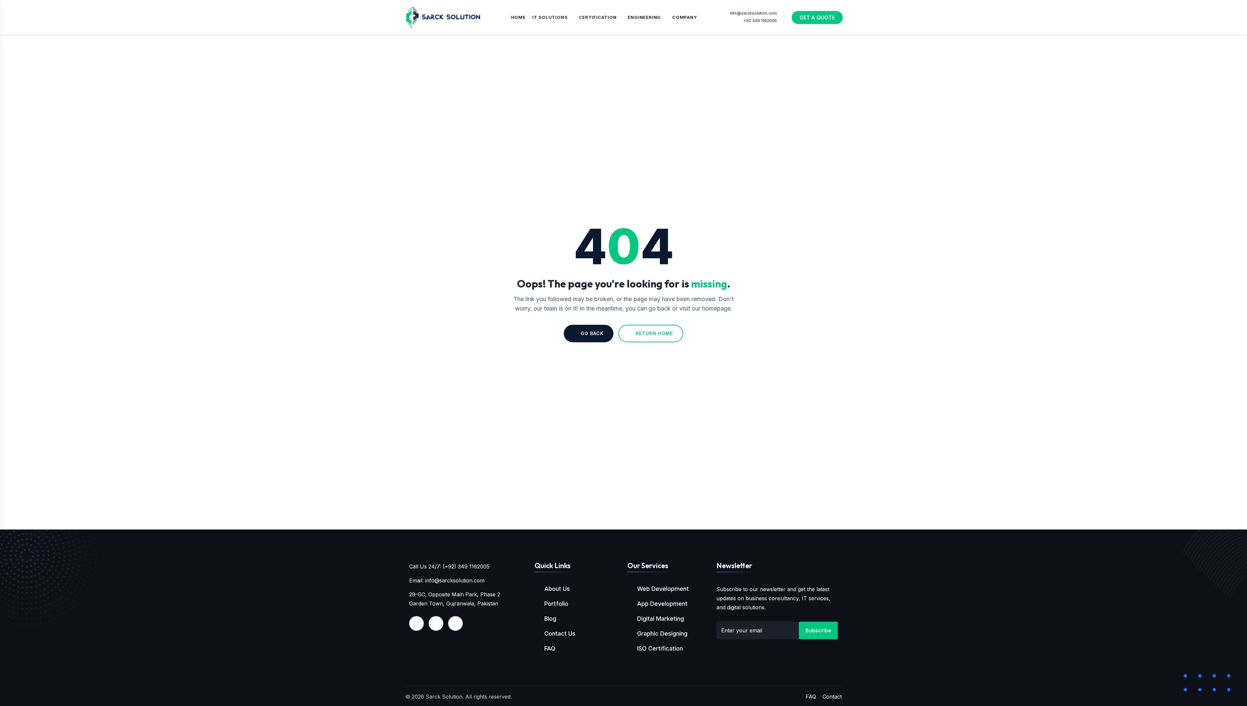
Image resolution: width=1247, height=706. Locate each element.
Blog (550, 618)
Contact (832, 696)
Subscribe (818, 630)
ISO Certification (660, 648)
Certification (597, 17)
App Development (662, 603)
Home (518, 17)
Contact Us (559, 633)
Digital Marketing (660, 618)
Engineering (644, 17)
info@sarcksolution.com (753, 13)
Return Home (654, 333)
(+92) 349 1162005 (466, 566)
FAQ (549, 648)
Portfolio (556, 603)
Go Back (592, 333)
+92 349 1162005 (760, 20)
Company (684, 17)
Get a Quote (817, 17)
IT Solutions (550, 17)
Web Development (663, 588)
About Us (557, 588)
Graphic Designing (662, 633)
